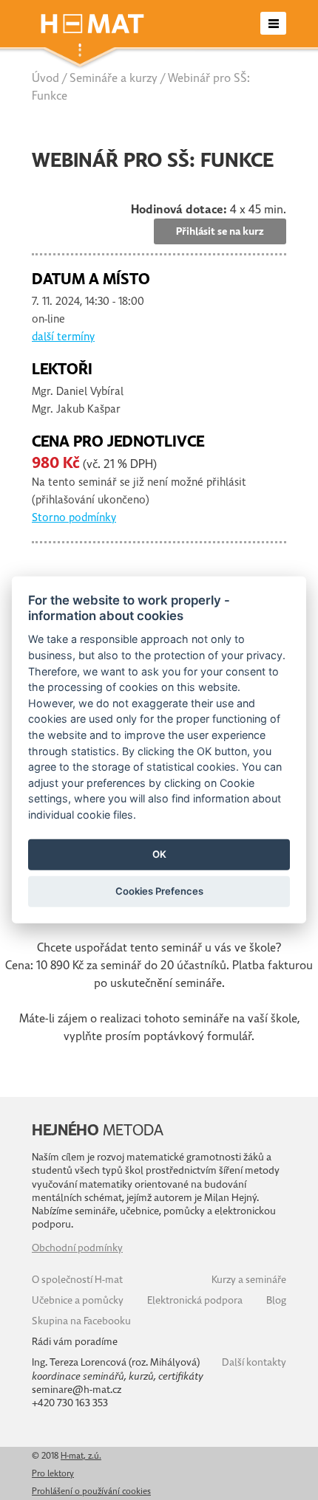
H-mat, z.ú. (81, 1456)
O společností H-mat (77, 1280)
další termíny (63, 336)
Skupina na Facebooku (81, 1321)
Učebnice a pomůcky (78, 1300)
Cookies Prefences (159, 891)
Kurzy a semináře (249, 1280)
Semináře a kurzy (114, 78)
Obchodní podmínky (77, 1248)
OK (159, 854)
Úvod (45, 78)
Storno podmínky (74, 517)
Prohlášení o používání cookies (91, 1491)
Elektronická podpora (195, 1300)
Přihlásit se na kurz (220, 231)
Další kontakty (254, 1362)
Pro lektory (53, 1473)
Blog (276, 1300)
